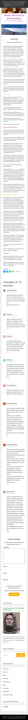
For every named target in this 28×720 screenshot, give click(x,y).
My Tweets (5, 706)
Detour (4, 675)
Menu (23, 26)
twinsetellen (10, 385)
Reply (7, 306)
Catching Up (6, 688)
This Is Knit (15, 169)
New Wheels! (6, 691)
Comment (6, 547)
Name (5, 566)
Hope (4, 685)
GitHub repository (19, 5)
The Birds (19, 98)
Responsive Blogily (14, 718)
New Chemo (6, 668)
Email (5, 573)
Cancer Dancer (6, 681)
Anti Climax (5, 678)
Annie (20, 42)
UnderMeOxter (11, 403)
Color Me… (5, 672)
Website (5, 579)
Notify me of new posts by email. (15, 590)
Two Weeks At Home (8, 694)
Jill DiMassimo (10, 290)
